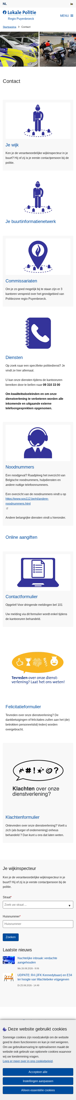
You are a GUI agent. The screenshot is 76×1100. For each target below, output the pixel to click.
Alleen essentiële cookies (38, 1090)
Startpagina (9, 27)
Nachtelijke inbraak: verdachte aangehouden (37, 960)
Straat (7, 897)
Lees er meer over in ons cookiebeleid (28, 1061)
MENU (64, 15)
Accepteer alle (38, 1072)
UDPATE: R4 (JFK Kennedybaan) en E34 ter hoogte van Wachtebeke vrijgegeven (45, 977)
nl (5, 3)
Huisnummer (11, 916)
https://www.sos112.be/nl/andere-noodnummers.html (27, 501)
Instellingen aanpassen (38, 1081)
